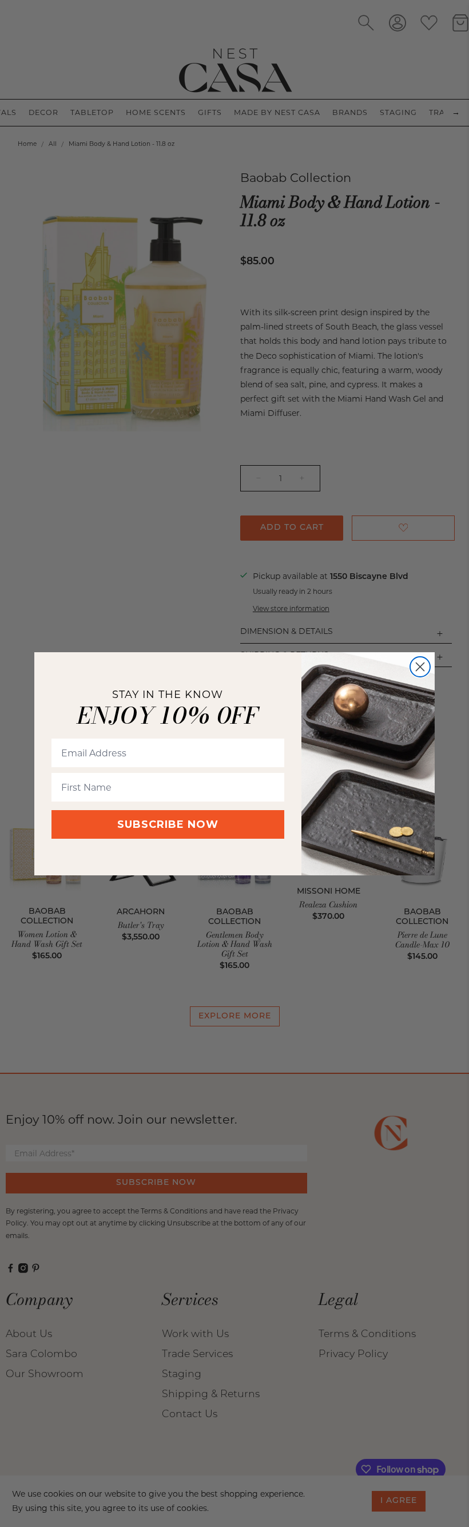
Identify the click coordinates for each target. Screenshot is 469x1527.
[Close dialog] (420, 667)
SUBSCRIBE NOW (167, 824)
